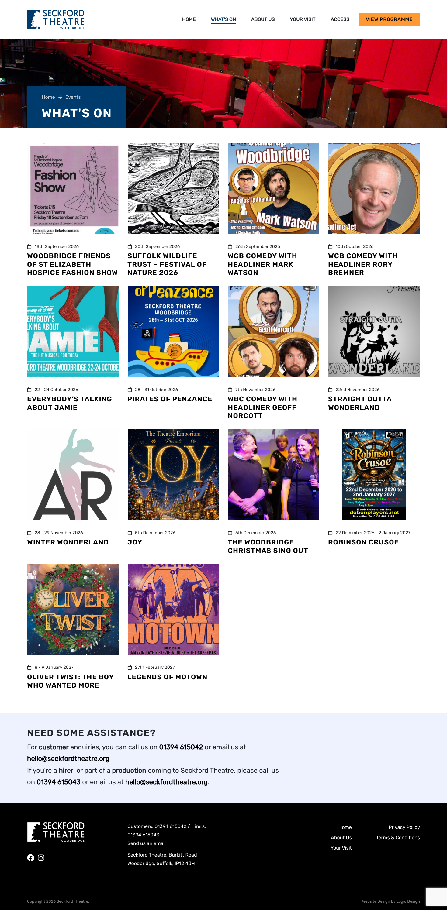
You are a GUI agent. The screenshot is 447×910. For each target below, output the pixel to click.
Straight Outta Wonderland (360, 403)
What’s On (223, 19)
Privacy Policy (404, 827)
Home (189, 19)
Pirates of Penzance (169, 399)
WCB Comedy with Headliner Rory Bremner (363, 264)
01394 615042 (181, 747)
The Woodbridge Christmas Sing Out (268, 546)
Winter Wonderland (68, 542)
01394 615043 (58, 782)
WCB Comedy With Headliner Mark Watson (262, 264)
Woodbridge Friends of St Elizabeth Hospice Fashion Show (72, 264)
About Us (263, 19)
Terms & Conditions (398, 837)
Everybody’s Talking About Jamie (69, 403)
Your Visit (302, 19)
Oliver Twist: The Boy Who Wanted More (70, 681)
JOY (134, 542)
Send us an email (146, 843)
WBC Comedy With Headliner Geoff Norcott (262, 407)
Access (340, 19)
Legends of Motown (167, 677)
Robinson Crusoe (363, 542)
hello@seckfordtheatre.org (68, 758)
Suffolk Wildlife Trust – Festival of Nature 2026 (166, 264)
